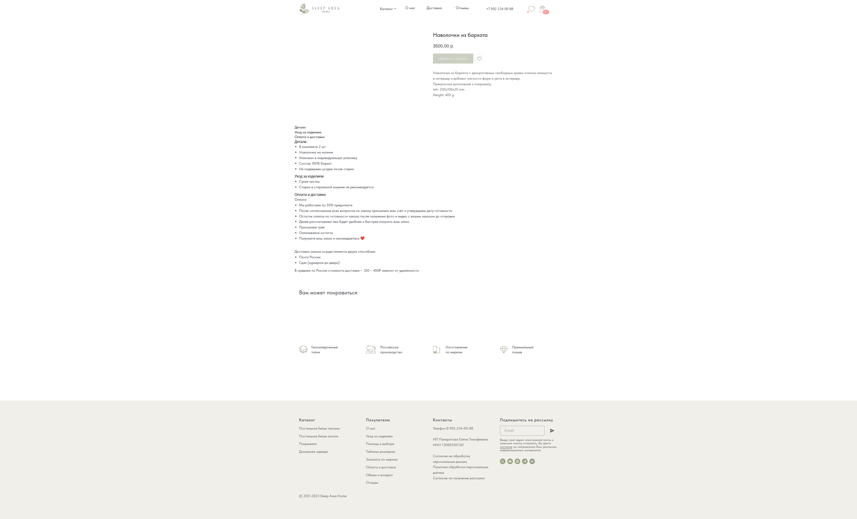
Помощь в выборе (380, 444)
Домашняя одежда (313, 451)
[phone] (502, 461)
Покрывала (308, 444)
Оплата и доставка (381, 467)
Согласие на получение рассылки (459, 478)
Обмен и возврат (379, 475)
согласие (506, 447)
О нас (370, 428)
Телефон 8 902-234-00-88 (453, 428)
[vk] (532, 461)
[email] (510, 461)
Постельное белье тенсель (319, 428)
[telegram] (525, 461)
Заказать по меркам (382, 459)
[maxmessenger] (517, 461)
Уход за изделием (379, 436)
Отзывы (372, 482)
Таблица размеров (380, 451)
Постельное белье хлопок (318, 436)
